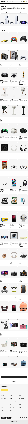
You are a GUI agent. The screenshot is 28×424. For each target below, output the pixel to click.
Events (2, 410)
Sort (20, 12)
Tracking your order (12, 399)
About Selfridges (12, 407)
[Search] (9, 1)
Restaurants (2, 407)
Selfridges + (11, 398)
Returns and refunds (3, 398)
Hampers (20, 407)
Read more (2, 9)
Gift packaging (2, 402)
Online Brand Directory (13, 401)
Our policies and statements (13, 413)
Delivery (11, 395)
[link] (4, 28)
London (20, 395)
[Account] (21, 1)
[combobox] (14, 1)
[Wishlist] (23, 1)
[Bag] (25, 1)
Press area (11, 411)
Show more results (14, 376)
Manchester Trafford (21, 398)
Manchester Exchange (22, 399)
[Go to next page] (26, 379)
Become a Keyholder (4, 389)
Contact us (2, 395)
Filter (6, 12)
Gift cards (2, 401)
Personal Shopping (3, 399)
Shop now (19, 3)
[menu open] (26, 1)
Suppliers (11, 410)
